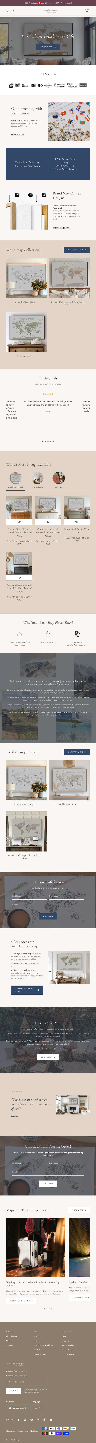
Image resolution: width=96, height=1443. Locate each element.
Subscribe (48, 740)
